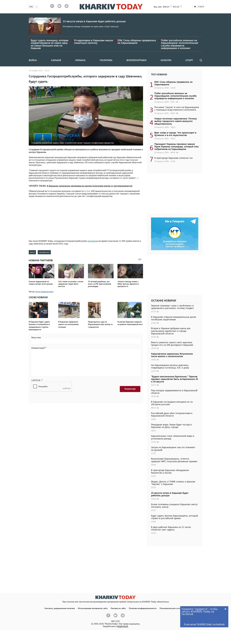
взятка (32, 252)
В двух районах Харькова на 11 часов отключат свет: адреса (171, 528)
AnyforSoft (122, 626)
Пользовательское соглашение (173, 608)
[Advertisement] (86, 218)
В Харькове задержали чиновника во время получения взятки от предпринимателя (89, 185)
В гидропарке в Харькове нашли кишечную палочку (93, 41)
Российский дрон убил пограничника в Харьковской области (171, 414)
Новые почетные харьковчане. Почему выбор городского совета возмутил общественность (175, 121)
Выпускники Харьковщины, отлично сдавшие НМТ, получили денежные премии (174, 460)
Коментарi (130, 389)
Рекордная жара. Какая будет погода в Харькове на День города (171, 425)
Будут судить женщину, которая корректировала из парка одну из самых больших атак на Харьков (49, 44)
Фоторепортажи (136, 60)
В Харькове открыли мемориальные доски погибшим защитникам (173, 318)
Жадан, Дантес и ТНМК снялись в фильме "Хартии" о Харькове (173, 482)
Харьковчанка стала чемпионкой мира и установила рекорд (172, 437)
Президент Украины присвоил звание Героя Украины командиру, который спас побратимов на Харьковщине (176, 146)
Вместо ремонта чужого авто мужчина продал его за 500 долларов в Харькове (172, 343)
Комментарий (38, 347)
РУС (118, 621)
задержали (93, 240)
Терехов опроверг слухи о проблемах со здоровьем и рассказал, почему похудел (172, 306)
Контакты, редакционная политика (60, 608)
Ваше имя (36, 337)
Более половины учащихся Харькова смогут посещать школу (174, 505)
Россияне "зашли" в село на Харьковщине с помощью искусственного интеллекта (176, 108)
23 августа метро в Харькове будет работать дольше (94, 21)
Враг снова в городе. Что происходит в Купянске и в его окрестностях (175, 134)
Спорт (189, 60)
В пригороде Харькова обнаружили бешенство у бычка (170, 471)
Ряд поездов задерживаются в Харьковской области (174, 391)
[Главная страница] (115, 597)
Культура (166, 60)
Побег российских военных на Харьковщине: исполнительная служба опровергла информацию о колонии (179, 44)
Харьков (56, 60)
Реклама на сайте (118, 608)
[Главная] (111, 6)
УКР (113, 621)
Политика (106, 60)
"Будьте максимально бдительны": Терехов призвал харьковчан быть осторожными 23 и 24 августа (174, 379)
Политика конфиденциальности (142, 608)
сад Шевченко (44, 252)
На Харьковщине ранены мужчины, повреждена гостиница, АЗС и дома (170, 366)
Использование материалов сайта (92, 608)
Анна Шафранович (44, 291)
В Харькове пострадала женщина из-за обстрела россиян (172, 403)
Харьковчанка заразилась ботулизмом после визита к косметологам (172, 355)
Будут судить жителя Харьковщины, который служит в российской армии (174, 517)
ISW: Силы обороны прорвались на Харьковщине (137, 41)
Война (33, 60)
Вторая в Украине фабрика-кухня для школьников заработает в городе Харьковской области (170, 331)
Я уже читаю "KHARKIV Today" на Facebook (204, 624)
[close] (225, 608)
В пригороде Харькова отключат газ (173, 157)
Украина (80, 60)
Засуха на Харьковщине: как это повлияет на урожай (173, 448)
